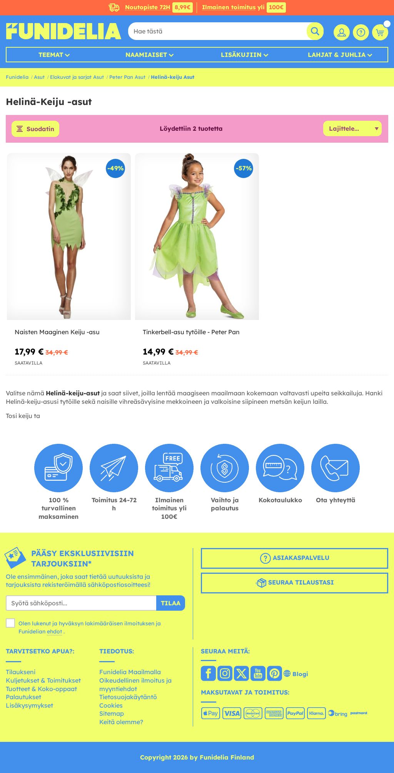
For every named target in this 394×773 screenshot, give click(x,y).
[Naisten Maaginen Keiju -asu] (69, 236)
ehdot (54, 631)
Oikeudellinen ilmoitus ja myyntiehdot (135, 684)
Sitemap (111, 713)
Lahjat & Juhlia (337, 55)
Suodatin (40, 129)
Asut (39, 77)
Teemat (50, 55)
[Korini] (380, 32)
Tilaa (170, 603)
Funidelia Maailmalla (130, 672)
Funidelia (17, 77)
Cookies (111, 705)
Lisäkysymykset (29, 705)
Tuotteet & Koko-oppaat (41, 689)
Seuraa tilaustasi (300, 582)
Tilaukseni (20, 672)
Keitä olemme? (121, 722)
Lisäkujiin (241, 55)
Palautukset (23, 697)
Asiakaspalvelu (300, 557)
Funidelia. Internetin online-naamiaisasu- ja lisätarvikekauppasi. (63, 31)
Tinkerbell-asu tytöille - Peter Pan (191, 332)
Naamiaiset (146, 55)
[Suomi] (208, 674)
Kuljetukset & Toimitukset (43, 680)
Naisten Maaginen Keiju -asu (57, 332)
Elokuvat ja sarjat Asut (77, 77)
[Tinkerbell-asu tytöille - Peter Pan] (197, 236)
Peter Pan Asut (127, 77)
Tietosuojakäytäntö (128, 697)
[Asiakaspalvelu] (361, 32)
